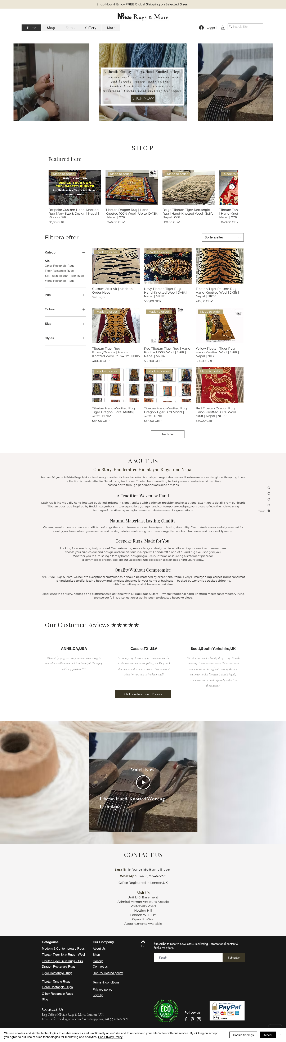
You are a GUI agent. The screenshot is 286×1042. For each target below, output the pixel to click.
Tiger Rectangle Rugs (59, 270)
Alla (47, 260)
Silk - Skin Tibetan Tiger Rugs (64, 275)
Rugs (72, 966)
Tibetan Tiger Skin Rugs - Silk (62, 961)
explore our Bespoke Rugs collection (137, 559)
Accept (267, 1035)
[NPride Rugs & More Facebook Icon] (186, 1019)
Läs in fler (168, 434)
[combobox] (223, 237)
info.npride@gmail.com (149, 869)
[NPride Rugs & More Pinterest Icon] (192, 1019)
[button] (223, 27)
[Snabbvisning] (219, 266)
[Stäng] (280, 1035)
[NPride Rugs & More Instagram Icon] (199, 1019)
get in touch (147, 597)
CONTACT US (143, 854)
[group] (143, 197)
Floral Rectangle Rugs (59, 280)
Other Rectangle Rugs (59, 265)
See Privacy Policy (110, 1037)
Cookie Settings (243, 1035)
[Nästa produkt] (232, 187)
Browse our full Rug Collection (114, 597)
